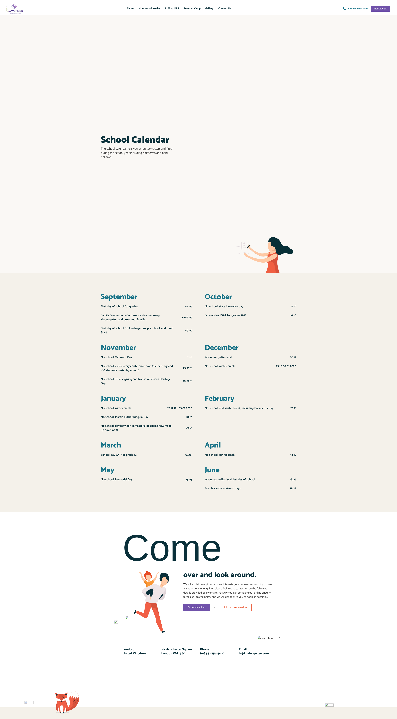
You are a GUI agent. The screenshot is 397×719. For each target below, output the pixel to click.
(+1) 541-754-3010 (212, 653)
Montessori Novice (150, 8)
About (130, 8)
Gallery (209, 8)
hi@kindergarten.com (254, 653)
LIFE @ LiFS (172, 8)
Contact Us (224, 8)
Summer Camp (192, 8)
